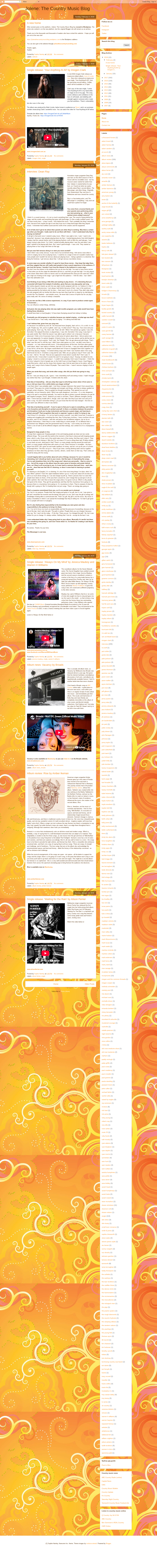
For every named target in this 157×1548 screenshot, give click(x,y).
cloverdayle (106, 393)
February (109, 60)
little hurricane (107, 881)
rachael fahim (107, 1092)
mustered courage (108, 1023)
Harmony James (76, 788)
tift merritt (105, 1340)
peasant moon (107, 1085)
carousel (105, 323)
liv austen (105, 884)
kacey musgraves (108, 768)
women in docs (107, 1449)
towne (104, 1373)
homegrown (106, 622)
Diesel (77, 107)
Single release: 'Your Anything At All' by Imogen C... (113, 68)
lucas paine (106, 906)
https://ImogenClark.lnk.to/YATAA (51, 116)
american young (107, 192)
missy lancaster (107, 1012)
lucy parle (105, 910)
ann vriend (105, 214)
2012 (106, 93)
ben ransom (106, 261)
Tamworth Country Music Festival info (115, 1503)
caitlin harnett (106, 316)
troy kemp (105, 1398)
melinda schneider (108, 986)
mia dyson (105, 994)
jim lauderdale (107, 720)
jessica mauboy (37, 659)
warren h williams (54, 659)
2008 (106, 102)
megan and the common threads (114, 979)
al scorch (105, 152)
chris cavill (105, 374)
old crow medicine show (110, 1048)
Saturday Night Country (110, 1499)
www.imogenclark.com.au (36, 151)
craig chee (105, 407)
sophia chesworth (108, 1234)
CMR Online (106, 1526)
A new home (34, 23)
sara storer (106, 1180)
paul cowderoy (107, 1070)
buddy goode (106, 309)
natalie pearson (107, 1030)
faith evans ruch (107, 527)
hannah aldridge (108, 593)
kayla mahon (106, 801)
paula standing (107, 1081)
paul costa (105, 1067)
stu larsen (105, 1245)
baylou (104, 247)
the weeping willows (109, 1322)
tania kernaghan (108, 1267)
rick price (105, 1114)
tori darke (105, 1365)
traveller (105, 1380)
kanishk (104, 775)
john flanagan (107, 735)
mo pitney (105, 1016)
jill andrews (106, 717)
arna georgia (106, 221)
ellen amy (105, 498)
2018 (106, 57)
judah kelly (105, 761)
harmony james (107, 600)
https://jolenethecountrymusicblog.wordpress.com (43, 39)
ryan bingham (107, 1147)
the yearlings (106, 1329)
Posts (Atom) (65, 991)
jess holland (106, 709)
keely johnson (107, 815)
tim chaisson (106, 1343)
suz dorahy (106, 1252)
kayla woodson (107, 804)
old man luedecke (108, 1052)
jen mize (105, 695)
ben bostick (106, 258)
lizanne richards (107, 888)
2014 (106, 87)
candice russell (107, 320)
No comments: (59, 54)
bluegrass (105, 269)
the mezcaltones (108, 1300)
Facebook (105, 26)
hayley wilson (106, 618)
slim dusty (105, 1223)
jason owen (106, 677)
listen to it (67, 759)
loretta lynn (106, 892)
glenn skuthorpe (107, 571)
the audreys (106, 1278)
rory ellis (105, 1125)
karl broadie (106, 782)
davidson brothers (108, 443)
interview (42, 549)
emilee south (106, 502)
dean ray (35, 549)
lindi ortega (106, 877)
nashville (105, 1027)
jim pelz (104, 724)
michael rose (106, 997)
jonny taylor (106, 742)
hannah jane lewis (108, 597)
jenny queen (106, 699)
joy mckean (106, 757)
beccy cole (105, 250)
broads (43, 768)
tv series (105, 1402)
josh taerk (105, 753)
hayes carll (106, 607)
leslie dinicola (106, 870)
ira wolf (104, 648)
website (34, 57)
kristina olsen (106, 844)
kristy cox (105, 852)
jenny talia (105, 702)
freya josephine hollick (110, 546)
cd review (105, 356)
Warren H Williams (79, 585)
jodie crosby (106, 728)
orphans (105, 1056)
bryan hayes (106, 305)
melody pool (106, 990)
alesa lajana (106, 163)
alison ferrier (36, 976)
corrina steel (106, 403)
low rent (104, 903)
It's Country (106, 1496)
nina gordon (106, 1037)
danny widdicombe (108, 433)
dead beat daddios (108, 447)
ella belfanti (106, 494)
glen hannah (106, 567)
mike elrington (107, 1005)
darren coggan (107, 436)
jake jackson (106, 662)
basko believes (107, 243)
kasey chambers (108, 786)
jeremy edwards (107, 706)
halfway (104, 589)
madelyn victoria (108, 921)
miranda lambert (108, 1008)
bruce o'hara (106, 301)
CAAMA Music (39, 604)
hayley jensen (107, 611)
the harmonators (108, 1292)
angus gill (105, 210)
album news (36, 768)
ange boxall (106, 207)
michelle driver (107, 1001)
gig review (105, 553)
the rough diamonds (109, 1314)
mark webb (106, 946)
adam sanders (107, 148)
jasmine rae (106, 673)
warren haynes (107, 1420)
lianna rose (106, 873)
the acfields (106, 1274)
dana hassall (106, 429)
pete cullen (106, 1088)
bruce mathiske (107, 298)
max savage (106, 968)
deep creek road (108, 458)
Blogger (108, 1543)
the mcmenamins (108, 1296)
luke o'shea (106, 914)
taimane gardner (108, 1256)
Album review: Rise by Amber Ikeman (48, 773)
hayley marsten (107, 615)
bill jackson (106, 265)
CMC (103, 1485)
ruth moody (106, 1139)
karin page (105, 779)
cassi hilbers (106, 342)
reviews (104, 1107)
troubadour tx (106, 1391)
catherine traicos (108, 352)
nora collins (106, 1041)
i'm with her (106, 633)
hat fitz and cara (107, 604)
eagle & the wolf (107, 487)
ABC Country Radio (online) (112, 1477)
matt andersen (107, 957)
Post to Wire (106, 1465)
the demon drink (108, 1289)
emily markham (107, 509)
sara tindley (106, 1183)
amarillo (104, 181)
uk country (105, 1405)
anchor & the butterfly (109, 203)
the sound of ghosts (109, 1318)
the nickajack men (108, 1303)
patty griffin (106, 1063)
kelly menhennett (108, 826)
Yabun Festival (32, 608)
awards (104, 240)
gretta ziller (106, 586)
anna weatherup (108, 218)
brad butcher (106, 276)
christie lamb (106, 378)
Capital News (106, 1481)
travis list (105, 1387)
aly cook (105, 174)
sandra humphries (108, 1172)
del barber (105, 462)
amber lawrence (107, 188)
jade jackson (106, 658)
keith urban (106, 819)
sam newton (106, 1165)
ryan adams (106, 1143)
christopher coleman (109, 382)
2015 (106, 84)
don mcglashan (107, 473)
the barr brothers (108, 1282)
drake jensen (106, 480)
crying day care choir (109, 411)
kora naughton (107, 841)
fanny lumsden (107, 531)
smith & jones (106, 1231)
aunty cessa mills (108, 232)
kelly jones (105, 822)
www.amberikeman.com (35, 879)
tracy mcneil (106, 1376)
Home (55, 984)
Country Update (107, 1492)
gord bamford (107, 575)
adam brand (106, 141)
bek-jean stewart (108, 254)
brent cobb (106, 283)
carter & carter (107, 327)
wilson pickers (107, 1442)
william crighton (107, 1438)
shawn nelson (107, 1212)
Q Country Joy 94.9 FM (110, 1515)
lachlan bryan (106, 855)
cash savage (106, 338)
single (44, 158)
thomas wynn (106, 1336)
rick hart (105, 1110)
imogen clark (36, 158)
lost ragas (105, 895)
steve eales (106, 1238)
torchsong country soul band (112, 1362)
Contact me (106, 125)
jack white (105, 651)
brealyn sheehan (108, 280)
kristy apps (106, 848)
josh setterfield (107, 750)
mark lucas (106, 943)
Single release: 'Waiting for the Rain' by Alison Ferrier (56, 899)
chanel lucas (106, 363)
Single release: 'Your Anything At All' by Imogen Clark (56, 70)
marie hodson (107, 935)
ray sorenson (106, 1103)
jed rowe (105, 688)
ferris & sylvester (108, 538)
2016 (106, 81)
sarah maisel (106, 1198)
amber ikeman (46, 886)
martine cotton (107, 954)
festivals (105, 542)
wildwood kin (106, 1435)
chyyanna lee (106, 389)
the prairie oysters (108, 1311)
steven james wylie (108, 1242)
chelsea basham (108, 367)
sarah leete (106, 1194)
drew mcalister (107, 484)
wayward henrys (108, 1424)
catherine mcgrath (108, 349)
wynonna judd (107, 1453)
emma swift (106, 516)
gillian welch (106, 560)
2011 (106, 96)
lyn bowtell (105, 917)
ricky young (106, 1118)
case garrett (106, 331)
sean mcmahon (107, 1201)
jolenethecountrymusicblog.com (65, 44)
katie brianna (106, 793)
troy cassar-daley (108, 1394)
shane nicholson (108, 1205)
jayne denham (107, 684)
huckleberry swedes (109, 626)
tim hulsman (106, 1347)
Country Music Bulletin (110, 1488)
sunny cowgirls (107, 1249)
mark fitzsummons (108, 939)
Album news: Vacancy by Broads (45, 664)
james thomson (107, 669)
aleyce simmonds (108, 167)
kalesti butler (106, 771)
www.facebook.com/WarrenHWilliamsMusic (42, 652)
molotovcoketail (91, 1543)
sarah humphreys (108, 1191)
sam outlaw (106, 1169)
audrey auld (106, 229)
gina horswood (107, 564)
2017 (106, 77)
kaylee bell (105, 808)
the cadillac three (108, 1285)
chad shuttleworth (108, 360)
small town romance (109, 1227)
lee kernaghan (107, 866)
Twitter (104, 33)
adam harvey (106, 145)
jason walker (106, 680)
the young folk (107, 1333)
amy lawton (106, 196)
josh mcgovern (107, 746)
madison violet (107, 924)
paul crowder (106, 1074)
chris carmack (107, 371)
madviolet (105, 928)
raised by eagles (108, 1099)
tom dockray (106, 1358)
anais (104, 199)
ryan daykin (106, 1150)
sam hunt (105, 1161)
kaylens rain (106, 812)
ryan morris (106, 1154)
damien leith (106, 418)
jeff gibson (105, 691)
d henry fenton (107, 414)
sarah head (106, 1187)
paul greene (106, 1078)
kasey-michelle (107, 790)
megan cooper (107, 983)
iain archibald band (109, 637)
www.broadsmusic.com (35, 761)
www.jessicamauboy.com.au (37, 650)
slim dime (105, 1220)
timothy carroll (107, 1351)
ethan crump (106, 524)
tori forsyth (105, 1369)
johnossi (105, 739)
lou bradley (106, 899)
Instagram (105, 30)
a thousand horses (108, 137)
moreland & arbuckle (109, 1019)
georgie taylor (107, 549)
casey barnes (106, 334)
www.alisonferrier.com (35, 969)
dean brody (106, 451)
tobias (104, 1354)
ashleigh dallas (107, 225)
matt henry (106, 961)
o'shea (104, 1045)
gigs (103, 556)
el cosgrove (106, 491)
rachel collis (106, 1096)
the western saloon (109, 1325)
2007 (106, 106)
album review (36, 886)
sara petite (105, 1176)
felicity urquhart (107, 535)
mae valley (106, 932)
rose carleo (106, 1129)
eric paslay (106, 520)
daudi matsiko (107, 440)
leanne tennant (107, 863)
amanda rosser (107, 178)
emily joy (105, 505)
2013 (106, 90)
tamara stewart (107, 1260)
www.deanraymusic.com (35, 542)
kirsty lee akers (107, 837)
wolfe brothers (107, 1445)
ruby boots (105, 1136)
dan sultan (105, 425)
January (109, 73)
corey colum (106, 400)
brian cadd (105, 287)
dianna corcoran (108, 465)
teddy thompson (107, 1271)
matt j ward (106, 965)
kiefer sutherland (108, 830)
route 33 (105, 1132)
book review (106, 272)
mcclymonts (106, 976)
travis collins (106, 1384)
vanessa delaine (108, 1409)
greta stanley (106, 582)
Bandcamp (51, 759)
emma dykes (106, 513)
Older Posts (89, 984)
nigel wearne (106, 1034)
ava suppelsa (106, 236)
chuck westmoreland (109, 385)
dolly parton (106, 469)
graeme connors (108, 578)
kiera (103, 833)
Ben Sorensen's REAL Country (113, 1522)
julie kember (106, 764)
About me (105, 121)
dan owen (105, 422)
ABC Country (106, 1519)
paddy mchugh (107, 1059)
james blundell (107, 666)
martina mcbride (108, 950)
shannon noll (106, 1209)
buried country (107, 312)
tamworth (105, 1263)
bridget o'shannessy (109, 291)
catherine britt (107, 345)
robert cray (106, 1121)
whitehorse (106, 1431)
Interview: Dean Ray (38, 171)
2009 (106, 99)
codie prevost (106, 396)
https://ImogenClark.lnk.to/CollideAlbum (57, 113)
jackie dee (105, 655)
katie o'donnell (107, 797)
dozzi (104, 476)
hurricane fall (106, 629)
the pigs (104, 1307)
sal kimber (105, 1158)
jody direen (106, 731)
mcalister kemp (107, 972)
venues (104, 1413)
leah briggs (106, 859)
